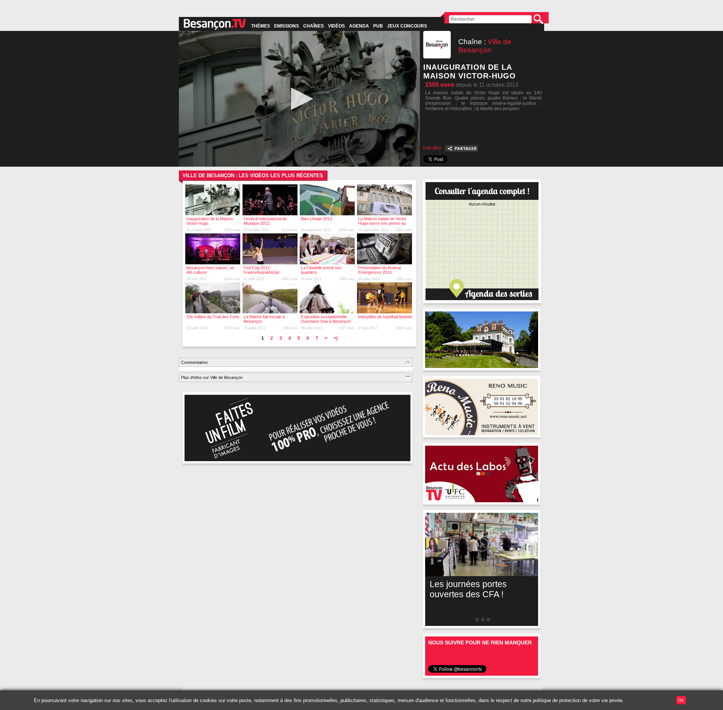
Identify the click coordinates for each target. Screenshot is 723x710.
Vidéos (336, 26)
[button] (299, 98)
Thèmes (260, 26)
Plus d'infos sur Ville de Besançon (212, 377)
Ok (681, 700)
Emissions (286, 26)
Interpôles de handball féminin (385, 316)
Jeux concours (407, 26)
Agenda (359, 26)
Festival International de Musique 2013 (265, 220)
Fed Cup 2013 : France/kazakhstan (261, 269)
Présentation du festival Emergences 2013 (379, 269)
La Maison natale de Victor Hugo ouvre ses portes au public (382, 223)
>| (335, 338)
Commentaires (194, 362)
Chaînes (313, 26)
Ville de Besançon (484, 46)
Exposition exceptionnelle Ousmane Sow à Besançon (326, 319)
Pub (378, 26)
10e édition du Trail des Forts (212, 316)
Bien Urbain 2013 (316, 218)
